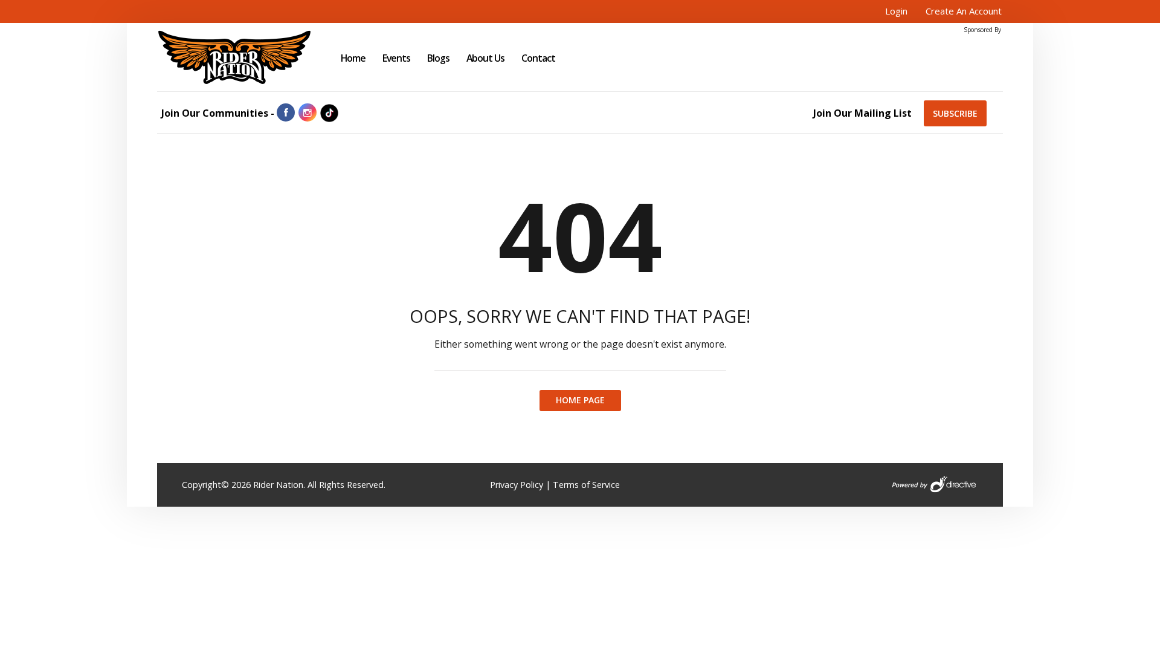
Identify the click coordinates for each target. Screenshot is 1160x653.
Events (396, 58)
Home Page (580, 400)
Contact (538, 58)
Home (353, 58)
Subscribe (955, 113)
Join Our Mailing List (862, 113)
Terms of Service (586, 484)
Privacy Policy (516, 484)
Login (896, 11)
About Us (485, 58)
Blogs (438, 58)
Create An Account (964, 11)
